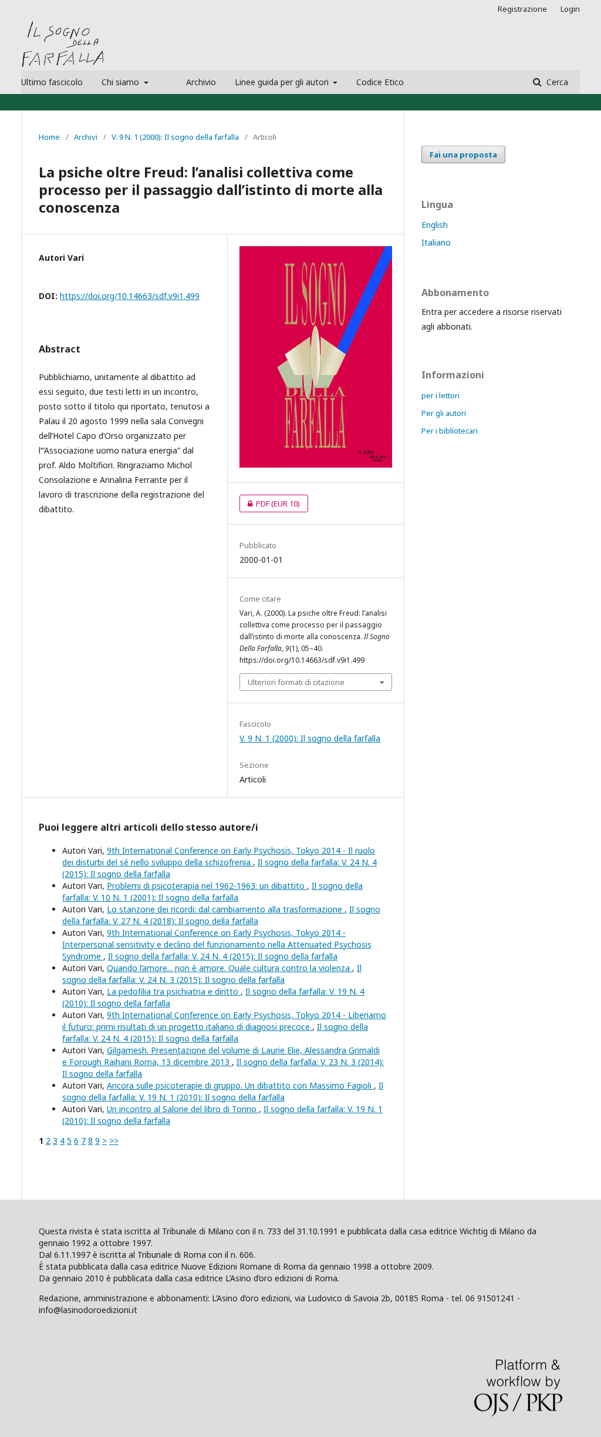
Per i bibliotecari (449, 430)
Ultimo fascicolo (52, 82)
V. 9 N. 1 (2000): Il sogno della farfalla (175, 137)
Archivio (201, 82)
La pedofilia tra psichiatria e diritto (174, 991)
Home (49, 137)
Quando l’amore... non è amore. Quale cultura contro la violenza (229, 967)
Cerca (556, 82)
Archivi (85, 137)
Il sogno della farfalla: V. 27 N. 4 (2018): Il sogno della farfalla (221, 915)
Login (570, 9)
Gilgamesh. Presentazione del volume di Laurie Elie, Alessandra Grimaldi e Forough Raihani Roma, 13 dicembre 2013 (221, 1056)
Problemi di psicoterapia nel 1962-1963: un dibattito (207, 885)
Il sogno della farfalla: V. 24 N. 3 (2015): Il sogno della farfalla (212, 973)
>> (114, 1140)
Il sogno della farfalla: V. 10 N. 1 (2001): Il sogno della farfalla (212, 891)
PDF (269, 503)
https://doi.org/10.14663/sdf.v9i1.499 (130, 295)
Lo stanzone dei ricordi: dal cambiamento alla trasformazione (226, 909)
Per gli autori (443, 413)
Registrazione (522, 9)
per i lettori (440, 395)
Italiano (436, 242)
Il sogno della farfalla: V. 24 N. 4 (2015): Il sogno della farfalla (222, 956)
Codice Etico (380, 82)
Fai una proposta (463, 154)
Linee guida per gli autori (283, 82)
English (434, 224)
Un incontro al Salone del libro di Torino (183, 1108)
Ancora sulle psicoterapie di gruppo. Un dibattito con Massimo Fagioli (240, 1085)
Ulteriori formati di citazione (296, 682)
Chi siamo (121, 82)
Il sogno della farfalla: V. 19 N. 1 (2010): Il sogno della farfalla (222, 1091)
